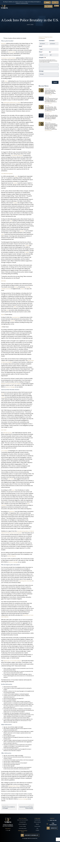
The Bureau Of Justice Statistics (8, 58)
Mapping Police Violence (14, 786)
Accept (47, 2)
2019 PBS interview (7, 432)
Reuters (3, 314)
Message (41, 71)
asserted (22, 231)
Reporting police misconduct (25, 581)
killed (15, 306)
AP (1, 327)
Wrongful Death (22, 822)
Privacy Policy (37, 826)
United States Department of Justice (11, 102)
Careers (37, 830)
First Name (42, 40)
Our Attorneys (37, 820)
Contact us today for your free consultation (8, 825)
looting (16, 287)
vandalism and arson (6, 288)
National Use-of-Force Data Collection (12, 660)
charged (27, 245)
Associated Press (16, 317)
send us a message (10, 387)
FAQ (37, 828)
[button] (56, 6)
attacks (22, 288)
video (11, 220)
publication (11, 511)
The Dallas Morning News (17, 155)
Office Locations (37, 822)
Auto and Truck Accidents (22, 820)
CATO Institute (4, 450)
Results (37, 824)
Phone (41, 52)
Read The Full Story (48, 94)
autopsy (15, 183)
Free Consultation (53, 823)
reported (13, 320)
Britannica (3, 43)
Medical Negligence (23, 824)
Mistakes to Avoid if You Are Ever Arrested (10, 383)
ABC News (3, 281)
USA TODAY (3, 430)
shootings (28, 287)
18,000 (2, 394)
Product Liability (22, 826)
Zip (50, 52)
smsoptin (42, 57)
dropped (15, 202)
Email (41, 46)
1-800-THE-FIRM (53, 820)
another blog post (12, 556)
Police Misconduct (22, 828)
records (3, 397)
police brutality (11, 52)
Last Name (52, 40)
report (6, 81)
